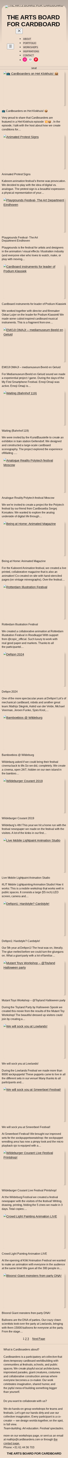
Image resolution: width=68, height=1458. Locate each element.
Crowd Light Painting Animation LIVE (24, 1253)
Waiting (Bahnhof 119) (15, 430)
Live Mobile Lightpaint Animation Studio (26, 877)
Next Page (38, 1338)
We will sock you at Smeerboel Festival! (26, 1127)
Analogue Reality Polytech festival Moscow (28, 497)
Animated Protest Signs (16, 174)
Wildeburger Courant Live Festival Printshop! (29, 1190)
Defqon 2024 (10, 691)
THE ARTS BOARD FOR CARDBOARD (33, 20)
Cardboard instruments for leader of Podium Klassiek (34, 303)
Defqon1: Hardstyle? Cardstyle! (21, 940)
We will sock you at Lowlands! (20, 1063)
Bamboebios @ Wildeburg (18, 754)
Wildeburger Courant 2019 (18, 818)
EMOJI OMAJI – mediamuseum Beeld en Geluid (31, 367)
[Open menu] (10, 46)
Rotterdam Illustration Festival (20, 624)
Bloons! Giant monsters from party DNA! (26, 1312)
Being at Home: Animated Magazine (24, 561)
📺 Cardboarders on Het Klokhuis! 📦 (25, 110)
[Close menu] (19, 31)
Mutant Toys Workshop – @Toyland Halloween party (33, 1000)
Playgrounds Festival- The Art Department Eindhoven (20, 239)
